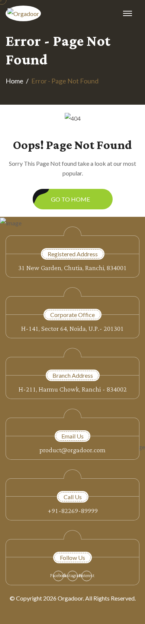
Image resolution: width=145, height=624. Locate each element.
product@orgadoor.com (72, 450)
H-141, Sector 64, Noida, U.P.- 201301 (72, 328)
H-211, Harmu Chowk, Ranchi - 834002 (73, 389)
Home (14, 81)
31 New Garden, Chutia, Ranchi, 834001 (72, 268)
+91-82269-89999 (73, 510)
